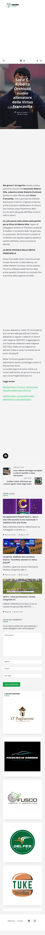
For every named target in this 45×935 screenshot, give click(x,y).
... (26, 529)
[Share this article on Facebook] (5, 456)
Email (7, 668)
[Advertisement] (22, 34)
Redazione (8, 612)
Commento (9, 635)
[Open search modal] (4, 61)
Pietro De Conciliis (22, 112)
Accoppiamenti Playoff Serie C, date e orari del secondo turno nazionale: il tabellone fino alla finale (20, 520)
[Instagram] (24, 61)
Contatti (20, 921)
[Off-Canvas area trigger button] (41, 61)
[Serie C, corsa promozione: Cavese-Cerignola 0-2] (22, 586)
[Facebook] (21, 61)
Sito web (7, 676)
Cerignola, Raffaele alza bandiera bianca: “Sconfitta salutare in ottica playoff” (20, 560)
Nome (7, 661)
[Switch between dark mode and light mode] (37, 61)
